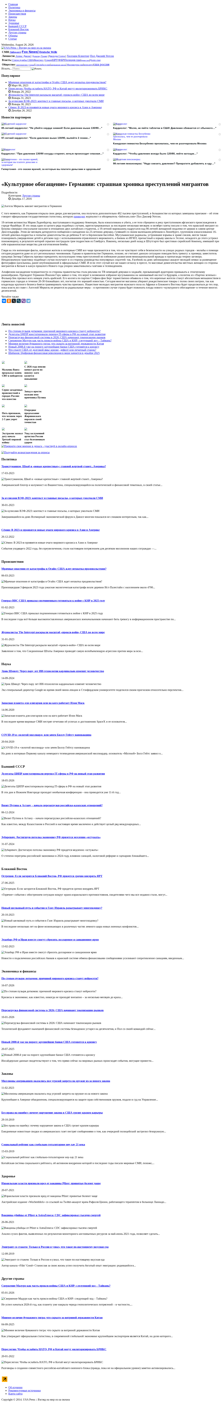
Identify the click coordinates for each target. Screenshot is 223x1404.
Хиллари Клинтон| (78, 55)
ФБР (61, 59)
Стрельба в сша (42, 64)
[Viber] (23, 301)
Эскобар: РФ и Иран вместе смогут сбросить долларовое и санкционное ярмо (50, 939)
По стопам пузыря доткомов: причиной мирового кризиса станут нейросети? (49, 978)
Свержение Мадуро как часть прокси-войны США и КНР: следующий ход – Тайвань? (55, 1285)
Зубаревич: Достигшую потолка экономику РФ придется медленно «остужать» (51, 837)
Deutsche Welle (48, 51)
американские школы (58, 65)
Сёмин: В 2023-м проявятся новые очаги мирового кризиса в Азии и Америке (55, 107)
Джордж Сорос (57, 56)
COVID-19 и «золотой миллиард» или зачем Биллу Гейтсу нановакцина (46, 734)
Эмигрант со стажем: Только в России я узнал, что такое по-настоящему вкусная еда (55, 1246)
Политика (14, 7)
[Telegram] (28, 301)
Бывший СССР (17, 26)
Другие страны (17, 32)
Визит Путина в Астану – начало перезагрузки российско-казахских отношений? (52, 805)
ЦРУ (55, 60)
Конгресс (39, 60)
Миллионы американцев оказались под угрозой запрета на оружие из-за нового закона (55, 1080)
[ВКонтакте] (4, 301)
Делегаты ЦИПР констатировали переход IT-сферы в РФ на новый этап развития (53, 773)
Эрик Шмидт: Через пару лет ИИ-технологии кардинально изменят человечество (52, 671)
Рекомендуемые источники (24, 1390)
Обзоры (13, 35)
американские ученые (25, 65)
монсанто (88, 64)
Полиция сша (72, 59)
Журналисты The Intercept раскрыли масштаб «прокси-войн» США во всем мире (56, 94)
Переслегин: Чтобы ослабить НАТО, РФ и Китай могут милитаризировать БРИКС (57, 88)
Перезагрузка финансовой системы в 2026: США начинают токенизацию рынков (52, 1010)
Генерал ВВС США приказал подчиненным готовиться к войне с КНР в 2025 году (53, 600)
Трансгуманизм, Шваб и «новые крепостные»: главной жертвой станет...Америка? (53, 466)
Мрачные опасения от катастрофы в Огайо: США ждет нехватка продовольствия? (57, 82)
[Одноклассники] (9, 301)
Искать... (6, 68)
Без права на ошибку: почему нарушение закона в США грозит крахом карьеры (52, 1112)
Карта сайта (15, 1393)
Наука (12, 19)
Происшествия (17, 13)
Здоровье (13, 23)
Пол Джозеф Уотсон (102, 55)
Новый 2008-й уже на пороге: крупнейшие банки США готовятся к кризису (49, 1041)
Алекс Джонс (23, 56)
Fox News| (30, 52)
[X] (14, 301)
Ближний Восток (18, 29)
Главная (13, 4)
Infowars (15, 52)
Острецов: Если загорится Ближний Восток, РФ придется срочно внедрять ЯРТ (51, 876)
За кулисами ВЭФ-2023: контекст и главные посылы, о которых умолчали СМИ (56, 101)
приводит (79, 216)
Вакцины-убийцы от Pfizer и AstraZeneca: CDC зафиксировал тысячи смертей (51, 1215)
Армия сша (85, 60)
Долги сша (95, 60)
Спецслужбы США (23, 60)
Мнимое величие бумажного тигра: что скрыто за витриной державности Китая (52, 1317)
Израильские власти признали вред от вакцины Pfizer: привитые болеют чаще (51, 1183)
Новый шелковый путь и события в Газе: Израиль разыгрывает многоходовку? (51, 907)
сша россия (101, 64)
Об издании (15, 1387)
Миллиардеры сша (74, 65)
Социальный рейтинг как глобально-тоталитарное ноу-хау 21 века (43, 1144)
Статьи (12, 38)
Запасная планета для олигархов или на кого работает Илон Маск (42, 702)
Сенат (48, 60)
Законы (12, 16)
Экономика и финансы (22, 10)
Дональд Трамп (39, 56)
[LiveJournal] (19, 301)
